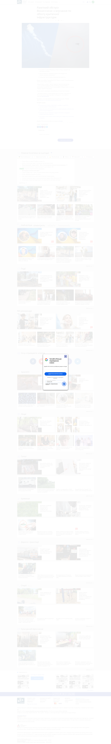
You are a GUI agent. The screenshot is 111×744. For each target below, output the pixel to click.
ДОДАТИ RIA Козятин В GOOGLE (55, 373)
